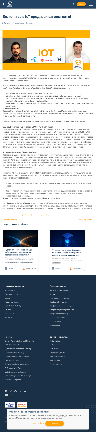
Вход (81, 4)
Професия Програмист (59, 302)
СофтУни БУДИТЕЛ (58, 353)
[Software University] (9, 4)
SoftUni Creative (56, 345)
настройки (38, 423)
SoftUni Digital (55, 341)
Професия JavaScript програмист (63, 306)
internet (8, 215)
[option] (25, 250)
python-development (12, 262)
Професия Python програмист (62, 310)
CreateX (8, 310)
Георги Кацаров (19, 23)
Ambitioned (9, 314)
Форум (52, 294)
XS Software (9, 290)
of (17, 215)
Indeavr (8, 298)
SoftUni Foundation (57, 356)
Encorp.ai (8, 317)
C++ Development (12, 345)
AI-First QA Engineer (13, 380)
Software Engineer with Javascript (18, 376)
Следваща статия (85, 219)
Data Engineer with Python (15, 372)
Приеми (54, 423)
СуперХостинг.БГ (12, 294)
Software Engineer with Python (17, 364)
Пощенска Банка (11, 302)
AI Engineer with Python (14, 368)
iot (36, 215)
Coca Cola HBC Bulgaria (14, 306)
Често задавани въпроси (60, 290)
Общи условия (56, 321)
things (27, 215)
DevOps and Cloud (12, 360)
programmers (56, 262)
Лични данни (55, 325)
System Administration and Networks (19, 341)
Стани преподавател (58, 317)
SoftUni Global (55, 360)
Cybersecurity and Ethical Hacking (18, 349)
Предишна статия (10, 219)
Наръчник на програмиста (60, 298)
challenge (46, 215)
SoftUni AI (54, 349)
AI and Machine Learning (14, 353)
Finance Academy (56, 364)
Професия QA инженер (59, 314)
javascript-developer (26, 262)
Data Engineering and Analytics (17, 356)
